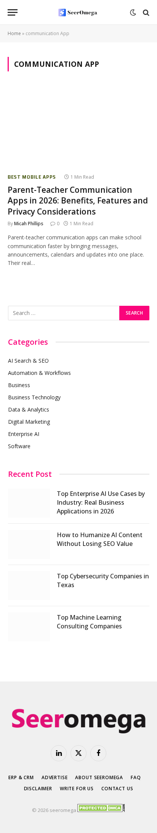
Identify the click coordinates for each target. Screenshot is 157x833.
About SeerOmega (99, 777)
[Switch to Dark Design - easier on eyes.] (133, 12)
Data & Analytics (28, 409)
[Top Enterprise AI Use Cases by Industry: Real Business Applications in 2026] (29, 503)
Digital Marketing (29, 421)
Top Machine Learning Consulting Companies (89, 621)
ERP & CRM (21, 777)
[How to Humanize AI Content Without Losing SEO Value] (29, 544)
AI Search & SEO (28, 360)
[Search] (145, 12)
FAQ (136, 777)
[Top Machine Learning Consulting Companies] (29, 626)
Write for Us (77, 788)
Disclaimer (38, 788)
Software (19, 446)
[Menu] (13, 12)
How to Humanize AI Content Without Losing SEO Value (100, 539)
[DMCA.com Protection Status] (101, 810)
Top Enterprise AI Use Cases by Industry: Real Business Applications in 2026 (101, 502)
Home (14, 33)
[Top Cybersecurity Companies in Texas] (29, 585)
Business (19, 385)
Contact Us (117, 788)
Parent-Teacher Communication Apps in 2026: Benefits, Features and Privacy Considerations (78, 200)
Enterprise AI (23, 433)
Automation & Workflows (39, 372)
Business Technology (34, 397)
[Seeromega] (78, 12)
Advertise (55, 777)
